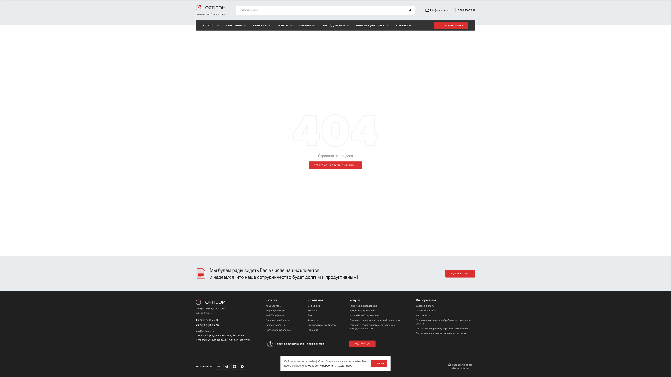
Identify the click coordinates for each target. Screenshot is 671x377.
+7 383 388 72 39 (207, 325)
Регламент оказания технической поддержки (374, 320)
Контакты (403, 25)
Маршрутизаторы (276, 310)
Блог (310, 315)
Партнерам (307, 25)
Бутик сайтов (460, 368)
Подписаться (362, 344)
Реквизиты (314, 329)
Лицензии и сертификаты (322, 325)
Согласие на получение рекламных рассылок (441, 333)
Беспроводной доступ (278, 320)
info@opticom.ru (205, 331)
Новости (312, 310)
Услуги (282, 25)
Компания (234, 25)
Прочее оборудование (278, 329)
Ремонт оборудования (362, 310)
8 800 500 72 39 (466, 10)
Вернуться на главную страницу (335, 165)
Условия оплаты (425, 305)
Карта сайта (423, 315)
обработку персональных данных (329, 365)
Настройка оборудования (364, 315)
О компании (314, 305)
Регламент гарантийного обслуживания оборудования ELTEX (372, 327)
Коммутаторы (273, 305)
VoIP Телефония (275, 315)
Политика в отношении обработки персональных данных (443, 322)
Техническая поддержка (363, 305)
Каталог (209, 25)
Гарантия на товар (426, 310)
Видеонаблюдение (276, 325)
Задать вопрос (460, 273)
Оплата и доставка (370, 25)
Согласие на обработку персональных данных (442, 328)
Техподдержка (334, 25)
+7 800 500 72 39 (207, 320)
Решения (259, 25)
